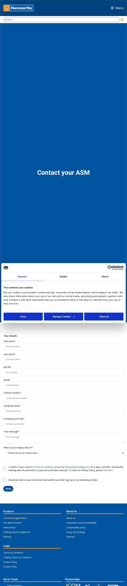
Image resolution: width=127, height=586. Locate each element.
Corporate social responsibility (81, 522)
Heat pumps (9, 527)
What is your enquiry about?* (18, 447)
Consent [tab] (22, 276)
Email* (7, 379)
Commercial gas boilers (15, 518)
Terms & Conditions (44, 466)
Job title (7, 367)
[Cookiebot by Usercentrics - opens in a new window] (109, 267)
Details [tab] (63, 276)
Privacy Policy (10, 562)
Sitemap (70, 536)
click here (108, 470)
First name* (9, 341)
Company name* (12, 405)
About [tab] (105, 276)
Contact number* (12, 392)
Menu (119, 8)
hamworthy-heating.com (77, 466)
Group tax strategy (75, 532)
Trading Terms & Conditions (17, 557)
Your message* (11, 431)
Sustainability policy (76, 527)
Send (8, 488)
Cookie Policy (10, 566)
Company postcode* (14, 418)
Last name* (9, 354)
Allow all (104, 316)
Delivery (7, 536)
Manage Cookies (62, 316)
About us (70, 518)
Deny (23, 316)
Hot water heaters (12, 522)
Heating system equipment (16, 532)
